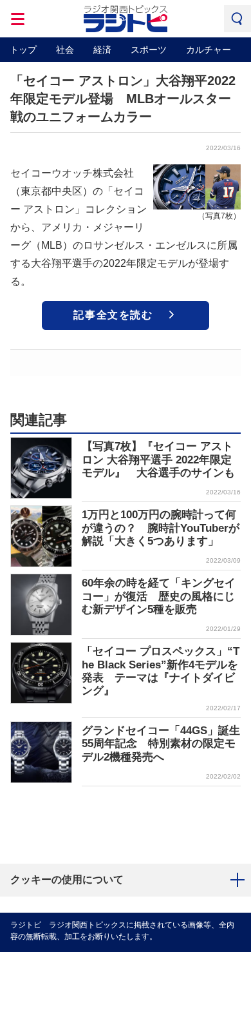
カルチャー (208, 49)
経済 (102, 49)
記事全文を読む (113, 314)
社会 (65, 49)
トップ (23, 49)
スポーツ (149, 49)
